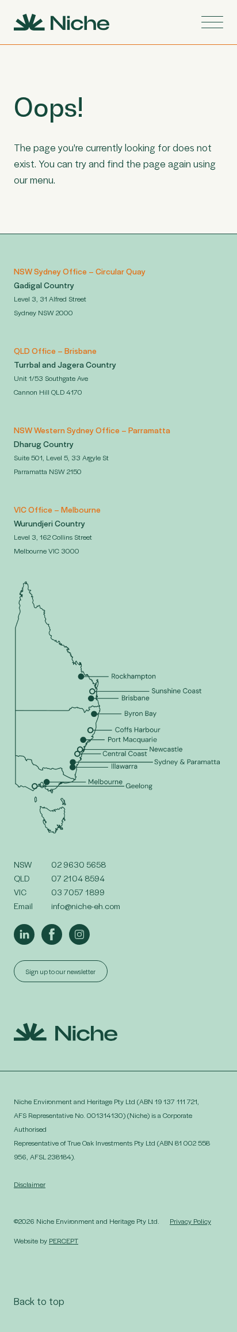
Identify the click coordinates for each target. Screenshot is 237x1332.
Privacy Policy (190, 1221)
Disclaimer (29, 1184)
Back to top (39, 1301)
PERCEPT (63, 1240)
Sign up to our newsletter (60, 971)
